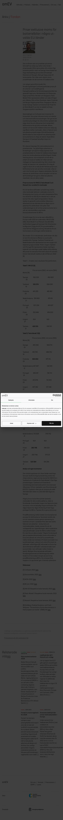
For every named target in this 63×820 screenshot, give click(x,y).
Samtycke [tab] (11, 400)
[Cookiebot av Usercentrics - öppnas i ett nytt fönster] (54, 395)
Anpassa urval (30, 423)
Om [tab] (52, 400)
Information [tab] (31, 400)
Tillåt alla (51, 423)
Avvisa (11, 423)
